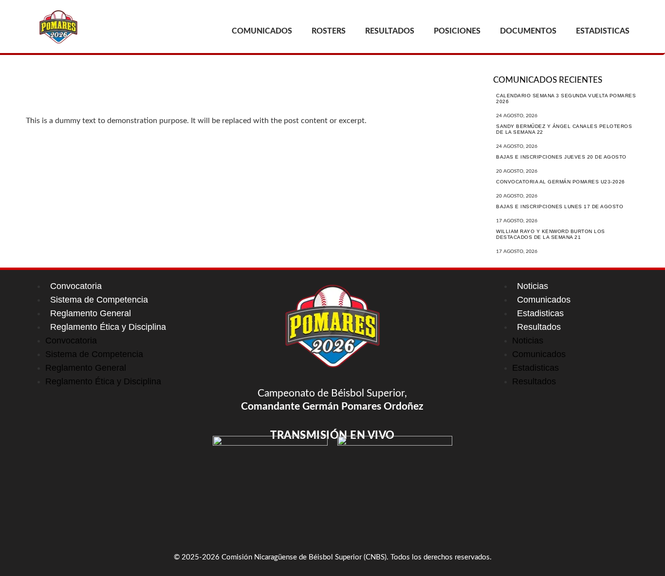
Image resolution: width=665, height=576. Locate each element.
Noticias (532, 286)
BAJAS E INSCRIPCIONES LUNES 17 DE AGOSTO (559, 206)
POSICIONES (457, 31)
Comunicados (544, 300)
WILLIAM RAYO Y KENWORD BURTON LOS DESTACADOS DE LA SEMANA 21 (550, 234)
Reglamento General (90, 313)
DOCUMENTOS (528, 31)
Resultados (539, 327)
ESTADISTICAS (602, 31)
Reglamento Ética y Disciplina (108, 327)
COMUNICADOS (262, 31)
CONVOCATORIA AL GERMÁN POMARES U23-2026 (560, 181)
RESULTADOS (389, 31)
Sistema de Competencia (99, 300)
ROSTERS (329, 31)
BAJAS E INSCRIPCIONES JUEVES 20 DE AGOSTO (561, 157)
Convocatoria (76, 286)
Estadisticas (540, 313)
